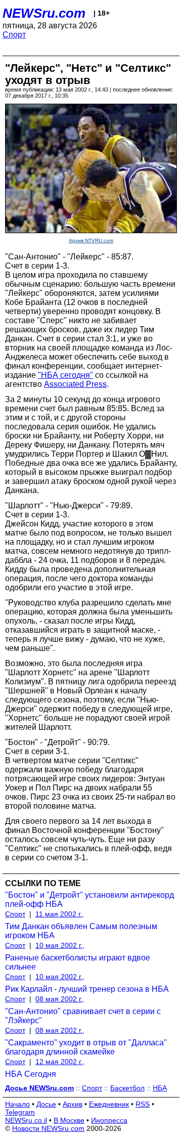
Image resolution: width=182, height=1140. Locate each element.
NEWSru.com (44, 13)
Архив (72, 1104)
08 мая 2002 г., (59, 999)
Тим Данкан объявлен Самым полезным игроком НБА (81, 931)
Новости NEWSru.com (48, 1128)
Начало (17, 1104)
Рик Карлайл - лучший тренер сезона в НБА (87, 989)
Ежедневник (109, 1104)
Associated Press (75, 384)
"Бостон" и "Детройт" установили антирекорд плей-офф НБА (89, 899)
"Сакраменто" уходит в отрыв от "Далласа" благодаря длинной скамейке (86, 1047)
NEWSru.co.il (26, 1120)
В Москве (69, 1120)
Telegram (20, 1112)
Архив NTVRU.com (91, 240)
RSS (142, 1104)
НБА (160, 1088)
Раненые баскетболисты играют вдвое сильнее (77, 962)
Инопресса (109, 1120)
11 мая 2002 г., (59, 914)
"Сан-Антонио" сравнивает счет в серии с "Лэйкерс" (83, 1016)
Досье (46, 1104)
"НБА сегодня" (65, 375)
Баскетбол (127, 1088)
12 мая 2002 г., (59, 1062)
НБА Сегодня (30, 1074)
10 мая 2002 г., (59, 945)
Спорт (14, 34)
